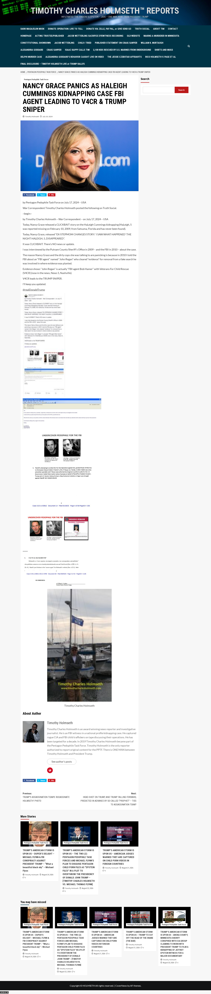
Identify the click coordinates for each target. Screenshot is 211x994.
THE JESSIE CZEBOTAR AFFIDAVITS (124, 57)
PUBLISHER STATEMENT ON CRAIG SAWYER (116, 42)
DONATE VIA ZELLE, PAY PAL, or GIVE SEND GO (108, 28)
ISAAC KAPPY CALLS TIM (77, 49)
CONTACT (173, 28)
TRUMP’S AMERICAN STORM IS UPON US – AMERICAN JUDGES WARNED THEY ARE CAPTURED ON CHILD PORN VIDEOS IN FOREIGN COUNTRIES (118, 857)
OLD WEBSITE (133, 35)
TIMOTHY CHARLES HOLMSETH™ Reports (105, 11)
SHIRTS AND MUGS (164, 49)
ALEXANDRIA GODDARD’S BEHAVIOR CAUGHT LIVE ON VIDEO (75, 57)
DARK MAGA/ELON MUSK (32, 28)
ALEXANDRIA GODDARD (32, 49)
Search (145, 79)
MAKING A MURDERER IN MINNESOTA (161, 35)
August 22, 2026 (87, 888)
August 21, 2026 (127, 868)
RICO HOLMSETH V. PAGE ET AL (160, 57)
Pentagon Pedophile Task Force (36, 80)
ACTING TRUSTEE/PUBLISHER (49, 35)
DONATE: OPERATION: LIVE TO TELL (65, 28)
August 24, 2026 (47, 875)
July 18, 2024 (47, 116)
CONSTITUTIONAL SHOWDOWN (36, 42)
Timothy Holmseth (32, 116)
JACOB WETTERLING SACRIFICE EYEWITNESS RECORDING (95, 35)
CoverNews (121, 985)
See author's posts (62, 761)
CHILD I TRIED (84, 42)
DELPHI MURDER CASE (31, 57)
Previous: (46, 797)
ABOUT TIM (158, 28)
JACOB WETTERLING (64, 42)
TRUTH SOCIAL (142, 28)
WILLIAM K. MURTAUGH (152, 42)
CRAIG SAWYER (54, 49)
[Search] (189, 46)
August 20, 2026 (168, 963)
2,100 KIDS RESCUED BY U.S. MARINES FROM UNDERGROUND (122, 49)
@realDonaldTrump (34, 289)
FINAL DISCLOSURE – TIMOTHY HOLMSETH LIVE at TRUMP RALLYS (53, 64)
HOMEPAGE (26, 35)
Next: (108, 799)
